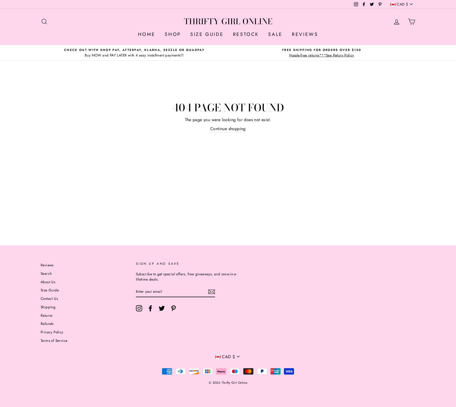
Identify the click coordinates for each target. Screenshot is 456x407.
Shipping (48, 307)
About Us (48, 282)
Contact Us (49, 298)
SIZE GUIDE (207, 34)
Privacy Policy (52, 332)
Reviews (47, 265)
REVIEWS (305, 34)
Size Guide (50, 290)
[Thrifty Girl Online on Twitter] (162, 308)
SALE (275, 34)
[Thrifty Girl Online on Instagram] (139, 308)
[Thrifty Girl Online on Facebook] (150, 308)
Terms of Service (54, 340)
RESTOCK (246, 34)
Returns (47, 315)
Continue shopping (228, 129)
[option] (134, 53)
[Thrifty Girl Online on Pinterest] (173, 308)
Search (46, 273)
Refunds (47, 323)
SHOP (173, 34)
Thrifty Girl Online (228, 21)
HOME (146, 34)
